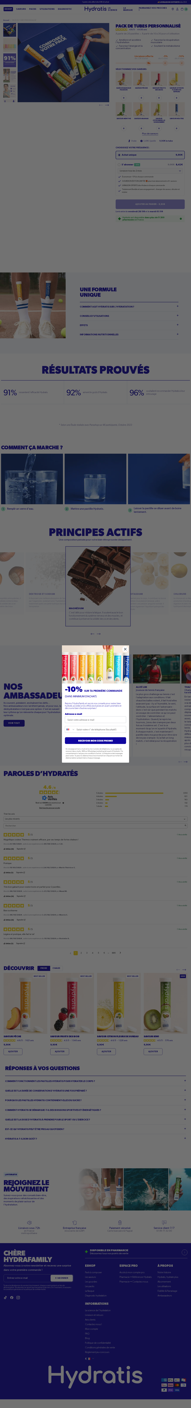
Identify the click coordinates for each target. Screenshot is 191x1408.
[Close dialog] (125, 649)
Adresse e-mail (73, 713)
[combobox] (70, 729)
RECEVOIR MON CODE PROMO (95, 740)
